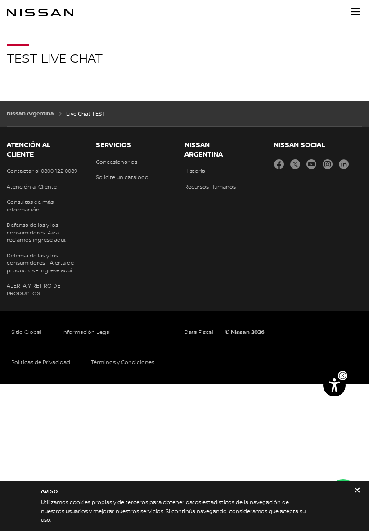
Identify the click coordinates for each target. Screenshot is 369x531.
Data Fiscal (198, 332)
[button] (355, 11)
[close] (357, 491)
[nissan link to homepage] (40, 12)
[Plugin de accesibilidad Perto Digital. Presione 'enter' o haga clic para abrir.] (334, 385)
